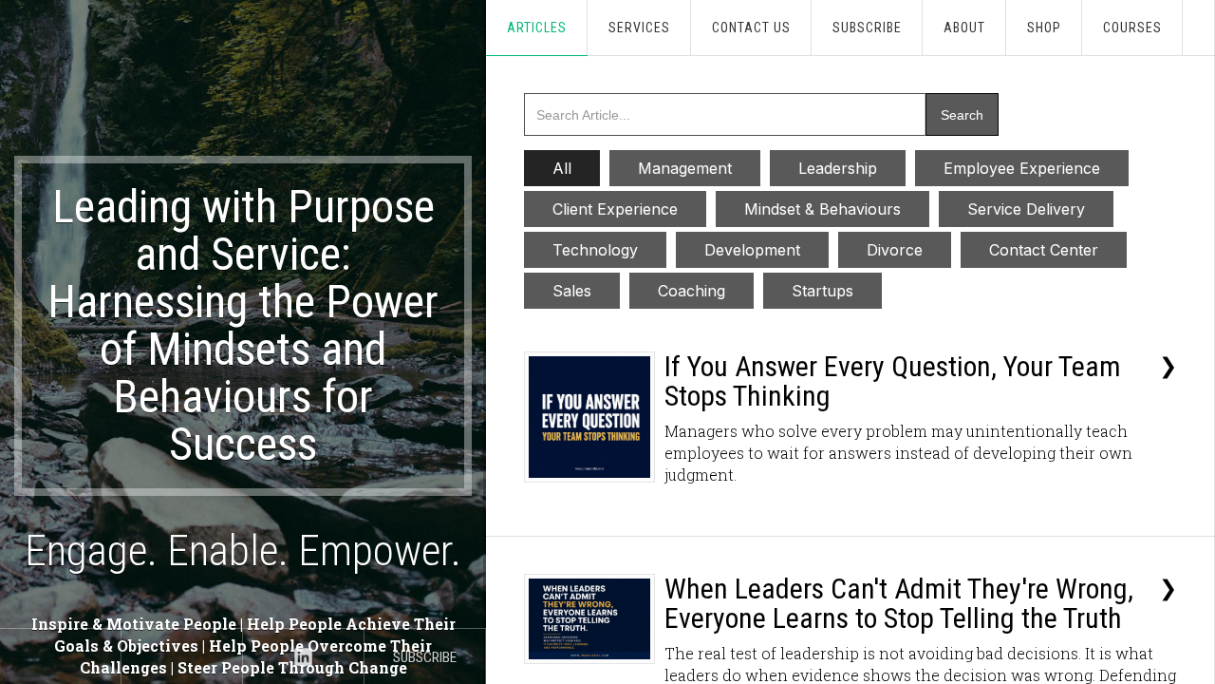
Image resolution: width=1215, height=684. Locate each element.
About (964, 27)
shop (1044, 27)
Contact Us (751, 27)
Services (639, 27)
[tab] (562, 168)
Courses (1132, 27)
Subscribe (867, 27)
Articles (537, 27)
